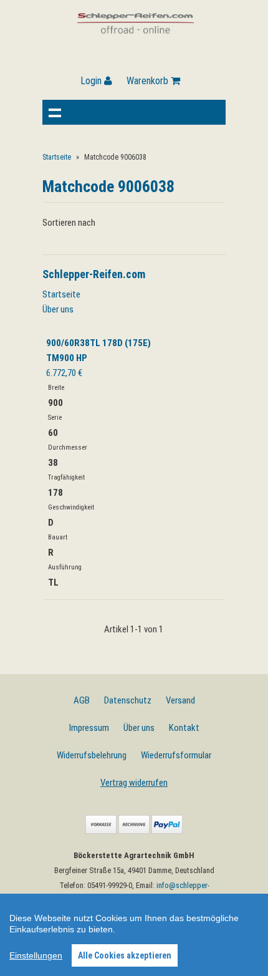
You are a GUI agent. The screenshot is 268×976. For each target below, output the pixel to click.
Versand (180, 700)
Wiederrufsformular (176, 755)
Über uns (58, 309)
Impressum (89, 727)
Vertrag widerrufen (134, 782)
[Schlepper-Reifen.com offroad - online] (136, 40)
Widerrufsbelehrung (92, 755)
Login (92, 81)
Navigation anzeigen (54, 112)
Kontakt (184, 727)
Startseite (56, 157)
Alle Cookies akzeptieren (124, 955)
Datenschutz (127, 700)
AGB (82, 700)
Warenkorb (149, 81)
